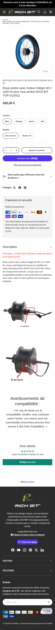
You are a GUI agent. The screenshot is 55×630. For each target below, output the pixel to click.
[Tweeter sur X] (14, 187)
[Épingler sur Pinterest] (25, 187)
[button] (51, 12)
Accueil (5, 20)
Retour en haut (27, 482)
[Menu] (4, 12)
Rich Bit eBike (13, 623)
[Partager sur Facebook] (19, 187)
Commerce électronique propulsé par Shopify (35, 623)
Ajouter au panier (37, 150)
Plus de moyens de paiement (27, 165)
